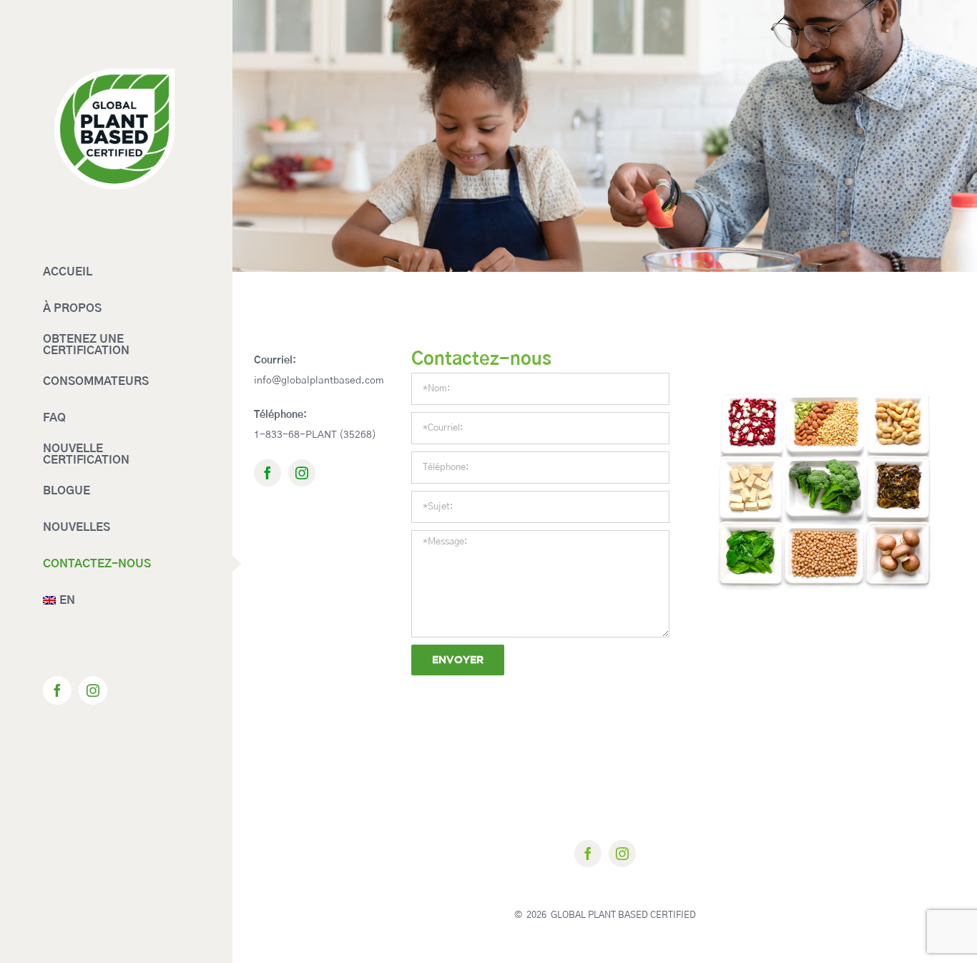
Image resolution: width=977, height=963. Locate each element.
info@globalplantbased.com (319, 381)
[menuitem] (116, 600)
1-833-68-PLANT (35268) (315, 435)
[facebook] (267, 473)
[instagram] (301, 473)
